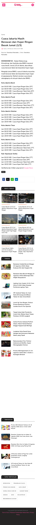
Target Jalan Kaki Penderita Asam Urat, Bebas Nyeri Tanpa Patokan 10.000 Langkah (23, 314)
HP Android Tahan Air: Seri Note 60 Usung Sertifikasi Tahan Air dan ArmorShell (22, 295)
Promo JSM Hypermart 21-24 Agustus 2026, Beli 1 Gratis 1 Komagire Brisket (23, 353)
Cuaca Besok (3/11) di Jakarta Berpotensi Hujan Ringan (25, 208)
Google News (28, 168)
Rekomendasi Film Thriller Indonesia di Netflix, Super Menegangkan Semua (22, 343)
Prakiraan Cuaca (19, 483)
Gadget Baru (24, 491)
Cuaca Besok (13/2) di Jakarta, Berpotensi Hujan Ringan (9, 208)
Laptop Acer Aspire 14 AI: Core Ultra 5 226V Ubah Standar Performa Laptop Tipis (23, 285)
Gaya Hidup (22, 487)
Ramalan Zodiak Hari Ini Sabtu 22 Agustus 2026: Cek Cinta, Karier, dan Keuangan (21, 436)
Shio (12, 495)
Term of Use (5, 512)
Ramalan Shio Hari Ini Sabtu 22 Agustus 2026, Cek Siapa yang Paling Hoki (23, 445)
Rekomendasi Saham (9, 499)
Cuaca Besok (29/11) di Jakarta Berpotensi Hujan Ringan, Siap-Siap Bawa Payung (25, 250)
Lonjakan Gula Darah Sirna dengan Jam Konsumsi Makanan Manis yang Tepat (23, 333)
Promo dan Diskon (9, 487)
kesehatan (6, 483)
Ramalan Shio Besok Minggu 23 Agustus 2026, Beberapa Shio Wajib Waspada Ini (23, 276)
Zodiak (5, 495)
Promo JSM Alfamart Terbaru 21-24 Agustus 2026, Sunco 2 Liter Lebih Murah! (21, 426)
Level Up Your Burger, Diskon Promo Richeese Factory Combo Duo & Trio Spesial (23, 304)
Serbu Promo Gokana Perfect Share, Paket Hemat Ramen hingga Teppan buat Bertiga (23, 324)
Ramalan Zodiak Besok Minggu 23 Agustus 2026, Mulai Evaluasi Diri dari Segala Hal (23, 266)
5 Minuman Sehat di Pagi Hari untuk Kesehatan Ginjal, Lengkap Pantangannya (21, 455)
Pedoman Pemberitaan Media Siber (19, 512)
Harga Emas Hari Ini (9, 491)
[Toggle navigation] (3, 5)
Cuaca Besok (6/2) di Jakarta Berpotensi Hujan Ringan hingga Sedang (25, 229)
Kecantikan (21, 495)
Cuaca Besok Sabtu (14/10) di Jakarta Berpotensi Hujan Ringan (9, 250)
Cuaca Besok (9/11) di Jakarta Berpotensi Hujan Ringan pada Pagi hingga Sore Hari (9, 230)
